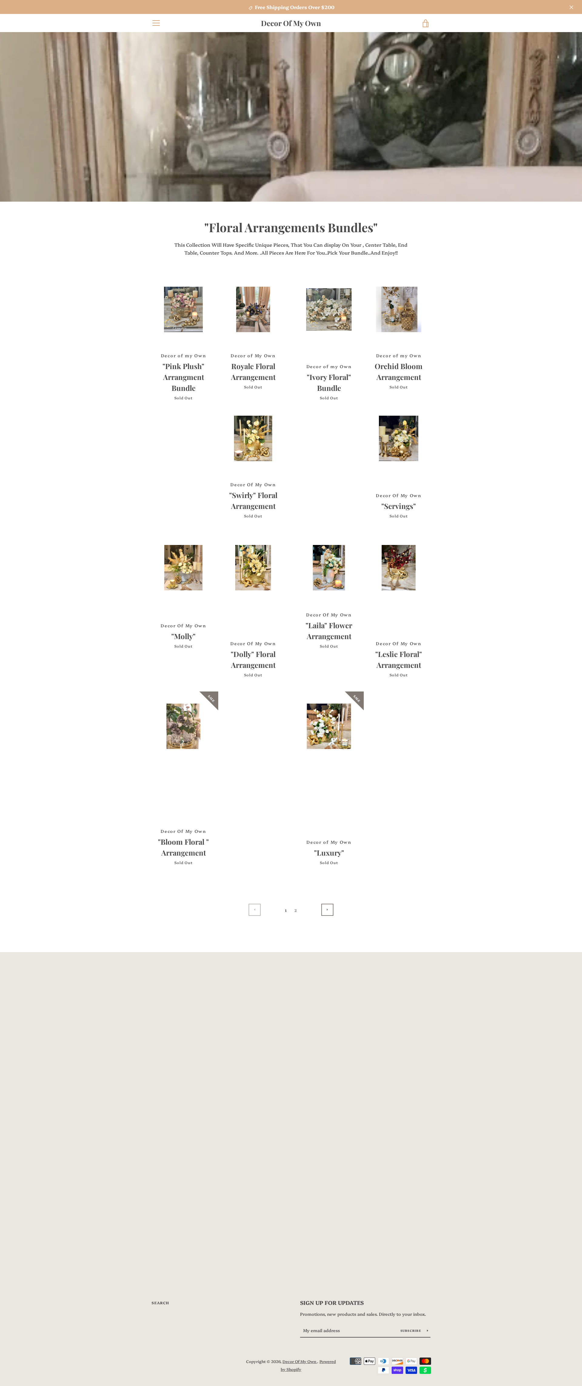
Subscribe (411, 1330)
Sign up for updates (332, 1302)
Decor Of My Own (291, 23)
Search (160, 1302)
